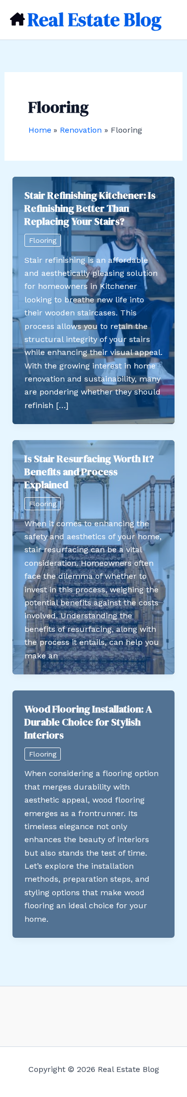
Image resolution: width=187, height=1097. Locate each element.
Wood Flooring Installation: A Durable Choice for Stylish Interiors (88, 722)
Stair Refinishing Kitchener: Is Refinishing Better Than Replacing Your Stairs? (90, 208)
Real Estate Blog (94, 20)
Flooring (42, 240)
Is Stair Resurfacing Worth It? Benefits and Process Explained (89, 472)
